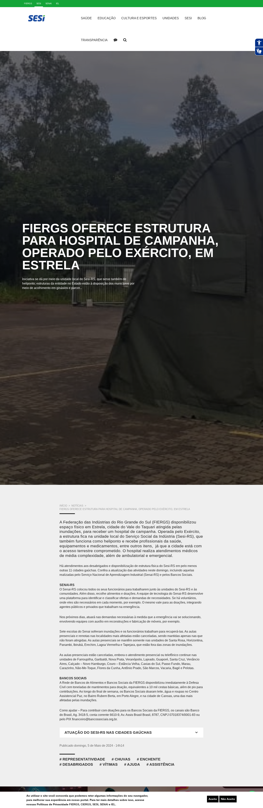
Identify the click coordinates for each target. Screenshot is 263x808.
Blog (202, 18)
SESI (95, 804)
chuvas (122, 759)
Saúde (86, 18)
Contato (115, 40)
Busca (125, 40)
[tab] (131, 733)
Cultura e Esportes (139, 18)
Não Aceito (228, 798)
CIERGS (86, 804)
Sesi (188, 18)
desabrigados (78, 764)
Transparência (94, 40)
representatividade (84, 759)
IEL (113, 804)
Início (63, 505)
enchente (150, 759)
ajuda (133, 764)
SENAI (104, 804)
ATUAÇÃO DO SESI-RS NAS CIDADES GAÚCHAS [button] (108, 732)
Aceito (213, 798)
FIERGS (74, 804)
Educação (107, 18)
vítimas (110, 764)
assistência (161, 764)
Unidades (170, 18)
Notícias (77, 505)
